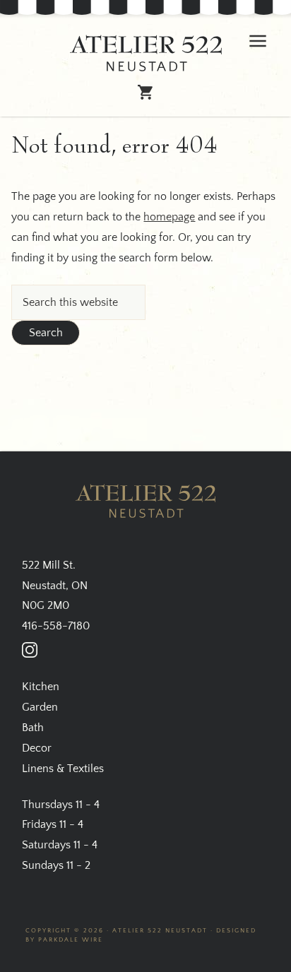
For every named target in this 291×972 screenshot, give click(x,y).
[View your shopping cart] (146, 95)
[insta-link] (29, 650)
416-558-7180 (56, 626)
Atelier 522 (146, 53)
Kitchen (40, 686)
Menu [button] (258, 41)
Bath (33, 727)
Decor (37, 748)
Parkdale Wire (70, 939)
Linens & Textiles (63, 768)
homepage (169, 217)
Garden (40, 707)
